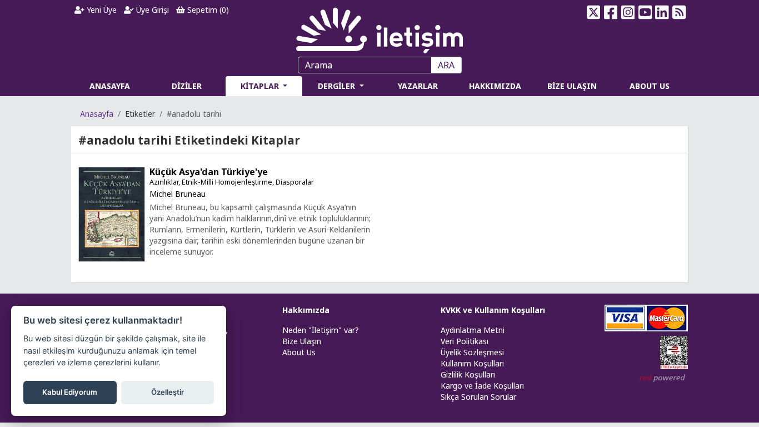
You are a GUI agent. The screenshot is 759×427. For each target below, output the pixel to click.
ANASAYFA (109, 86)
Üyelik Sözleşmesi (472, 352)
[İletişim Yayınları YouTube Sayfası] (644, 12)
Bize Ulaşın (301, 341)
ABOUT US (650, 86)
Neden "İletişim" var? (320, 330)
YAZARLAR (418, 86)
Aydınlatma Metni (473, 330)
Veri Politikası (464, 341)
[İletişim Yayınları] (379, 27)
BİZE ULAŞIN (572, 86)
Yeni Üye (100, 9)
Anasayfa (96, 113)
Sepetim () (207, 9)
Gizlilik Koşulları (468, 374)
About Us (299, 352)
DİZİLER (187, 86)
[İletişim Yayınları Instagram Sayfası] (628, 12)
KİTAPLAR (261, 86)
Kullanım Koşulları (472, 363)
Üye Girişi (151, 9)
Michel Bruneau (177, 193)
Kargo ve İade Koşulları (482, 385)
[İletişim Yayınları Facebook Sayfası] (611, 12)
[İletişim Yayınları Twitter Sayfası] (593, 12)
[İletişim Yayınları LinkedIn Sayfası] (662, 12)
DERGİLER (337, 86)
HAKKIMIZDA (495, 86)
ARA (446, 65)
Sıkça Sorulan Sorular (478, 396)
